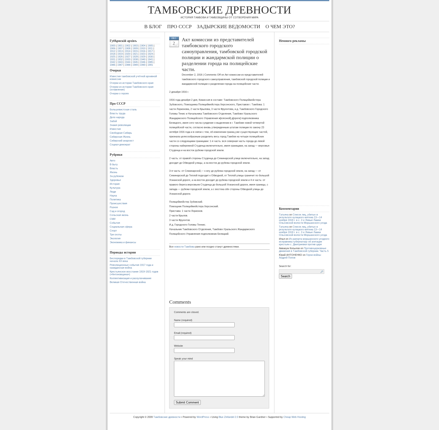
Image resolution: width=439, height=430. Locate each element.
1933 (127, 59)
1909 (135, 48)
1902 (127, 45)
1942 (112, 62)
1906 (112, 48)
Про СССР (179, 26)
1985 (150, 62)
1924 (150, 53)
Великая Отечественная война (128, 282)
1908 (127, 48)
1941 (150, 59)
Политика (115, 199)
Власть (114, 168)
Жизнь (113, 172)
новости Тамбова (184, 246)
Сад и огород (117, 211)
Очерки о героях (119, 93)
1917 (150, 51)
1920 (127, 53)
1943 (120, 62)
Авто (112, 160)
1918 (112, 53)
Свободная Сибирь (121, 132)
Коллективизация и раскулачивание (130, 278)
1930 (150, 56)
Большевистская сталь (123, 109)
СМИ (112, 219)
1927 (127, 56)
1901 (120, 45)
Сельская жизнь (119, 215)
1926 (120, 56)
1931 (112, 59)
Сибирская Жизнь (120, 136)
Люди (113, 191)
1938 (135, 59)
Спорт (113, 230)
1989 (135, 64)
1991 (150, 64)
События (115, 222)
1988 (127, 64)
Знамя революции (120, 125)
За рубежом (117, 176)
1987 (120, 64)
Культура (115, 187)
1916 (142, 51)
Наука (113, 195)
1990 (142, 64)
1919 (120, 53)
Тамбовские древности (219, 10)
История (115, 183)
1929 (142, 56)
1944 (127, 62)
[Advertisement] (193, 275)
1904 (142, 45)
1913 (120, 51)
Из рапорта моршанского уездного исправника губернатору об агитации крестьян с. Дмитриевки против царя (304, 241)
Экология (115, 238)
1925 (112, 56)
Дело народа (117, 117)
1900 (112, 45)
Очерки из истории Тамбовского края (131, 83)
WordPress (203, 417)
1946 (142, 62)
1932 (120, 59)
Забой (113, 121)
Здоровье (115, 180)
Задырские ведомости (228, 26)
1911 (150, 48)
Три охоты (116, 234)
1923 (142, 53)
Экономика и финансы (123, 242)
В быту (114, 164)
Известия (115, 129)
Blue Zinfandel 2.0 (228, 417)
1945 (135, 62)
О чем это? (280, 26)
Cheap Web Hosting (295, 417)
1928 (135, 56)
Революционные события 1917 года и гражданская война (131, 266)
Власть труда (117, 113)
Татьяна (284, 214)
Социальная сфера (121, 226)
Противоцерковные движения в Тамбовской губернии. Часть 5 (304, 249)
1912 (112, 51)
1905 (150, 45)
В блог (153, 26)
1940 (142, 59)
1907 (120, 48)
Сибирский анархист (122, 140)
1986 (112, 64)
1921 (135, 53)
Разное (114, 207)
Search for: (285, 266)
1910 (142, 48)
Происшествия (118, 203)
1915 (135, 51)
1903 (135, 45)
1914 (127, 51)
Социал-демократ (120, 144)
